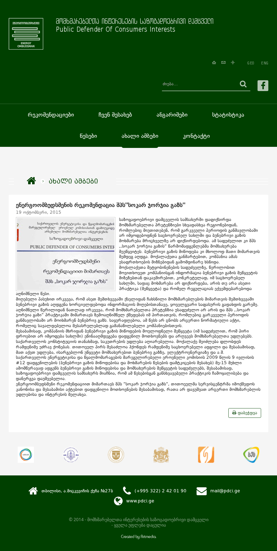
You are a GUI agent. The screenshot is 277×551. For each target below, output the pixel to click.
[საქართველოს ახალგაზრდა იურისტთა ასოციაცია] (71, 455)
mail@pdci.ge (225, 490)
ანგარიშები (172, 114)
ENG (264, 63)
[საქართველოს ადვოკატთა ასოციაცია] (116, 455)
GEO (250, 63)
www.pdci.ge (140, 500)
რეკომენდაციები (51, 114)
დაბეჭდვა (246, 412)
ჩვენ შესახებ (115, 114)
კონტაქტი (196, 135)
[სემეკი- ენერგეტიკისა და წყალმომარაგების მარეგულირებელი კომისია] (26, 455)
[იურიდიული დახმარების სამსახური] (206, 455)
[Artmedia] (138, 537)
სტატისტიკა (228, 114)
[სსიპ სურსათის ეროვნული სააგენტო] (251, 455)
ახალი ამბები (140, 135)
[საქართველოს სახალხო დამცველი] (161, 455)
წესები (88, 135)
